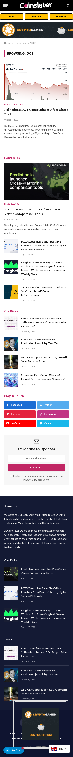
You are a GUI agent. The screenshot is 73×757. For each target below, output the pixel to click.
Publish (36, 16)
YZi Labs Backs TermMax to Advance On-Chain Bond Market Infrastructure (44, 291)
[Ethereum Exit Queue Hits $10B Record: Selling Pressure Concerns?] (11, 380)
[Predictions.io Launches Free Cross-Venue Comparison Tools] (36, 181)
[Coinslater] (36, 5)
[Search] (68, 5)
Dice (11, 16)
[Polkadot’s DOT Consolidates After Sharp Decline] (36, 82)
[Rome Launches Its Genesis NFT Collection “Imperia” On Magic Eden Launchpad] (11, 323)
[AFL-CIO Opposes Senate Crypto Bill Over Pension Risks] (11, 362)
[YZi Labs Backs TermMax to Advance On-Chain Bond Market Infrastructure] (11, 292)
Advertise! (61, 16)
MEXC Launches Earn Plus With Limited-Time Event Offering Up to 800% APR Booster (43, 245)
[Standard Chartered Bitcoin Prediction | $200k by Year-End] (11, 344)
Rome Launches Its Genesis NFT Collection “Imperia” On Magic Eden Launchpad (44, 322)
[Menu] (5, 5)
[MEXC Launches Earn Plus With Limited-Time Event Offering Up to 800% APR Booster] (11, 246)
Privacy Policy (30, 480)
